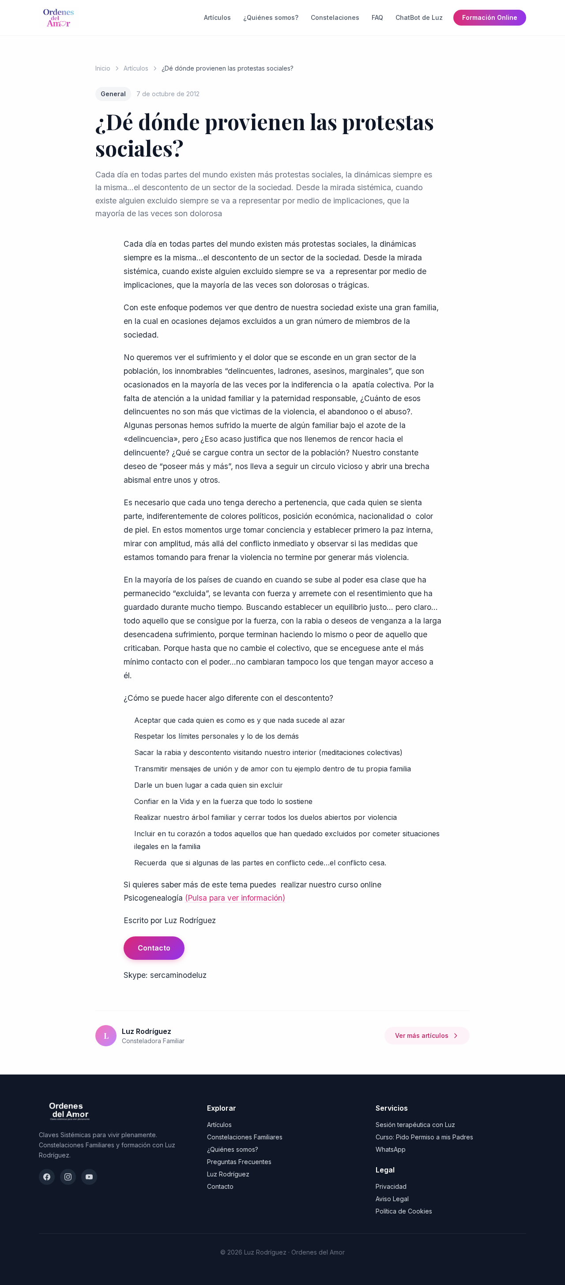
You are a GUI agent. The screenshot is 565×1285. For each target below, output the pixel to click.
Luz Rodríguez (228, 1174)
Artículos (217, 17)
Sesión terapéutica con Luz (415, 1124)
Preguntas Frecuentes (239, 1161)
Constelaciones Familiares (244, 1137)
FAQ (377, 17)
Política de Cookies (404, 1211)
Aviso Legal (392, 1198)
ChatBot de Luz (419, 17)
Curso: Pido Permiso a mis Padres (424, 1137)
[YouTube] (89, 1177)
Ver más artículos (421, 1035)
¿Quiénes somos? (270, 17)
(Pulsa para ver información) (235, 897)
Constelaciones (335, 17)
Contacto (154, 947)
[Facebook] (47, 1177)
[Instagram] (68, 1177)
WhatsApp (391, 1149)
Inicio (102, 68)
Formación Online (489, 17)
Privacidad (391, 1186)
